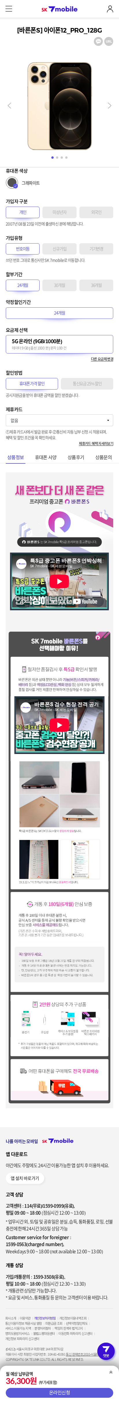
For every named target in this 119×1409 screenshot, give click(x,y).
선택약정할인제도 (77, 1323)
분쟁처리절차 (42, 1328)
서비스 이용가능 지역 (18, 1328)
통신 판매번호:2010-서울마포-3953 (87, 1354)
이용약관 (25, 1318)
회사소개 (10, 1318)
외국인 (96, 212)
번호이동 (23, 249)
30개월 (59, 285)
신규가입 (59, 249)
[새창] (98, 39)
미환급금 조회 (53, 1323)
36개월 (96, 285)
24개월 (22, 285)
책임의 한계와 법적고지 (68, 1328)
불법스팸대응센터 (44, 1333)
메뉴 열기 (9, 9)
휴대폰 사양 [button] (46, 457)
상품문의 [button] (103, 457)
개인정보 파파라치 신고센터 (22, 1338)
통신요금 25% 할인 (87, 383)
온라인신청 (59, 1393)
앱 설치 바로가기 (25, 1178)
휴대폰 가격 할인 (31, 383)
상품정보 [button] (15, 457)
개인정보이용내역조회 (72, 1318)
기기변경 (96, 249)
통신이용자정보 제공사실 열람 (23, 1323)
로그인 (110, 9)
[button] (9, 105)
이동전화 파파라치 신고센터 (75, 1333)
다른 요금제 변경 (102, 359)
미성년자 (59, 212)
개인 (22, 212)
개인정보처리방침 (45, 1318)
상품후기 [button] (76, 457)
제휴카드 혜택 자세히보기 (96, 443)
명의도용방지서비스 (17, 1333)
